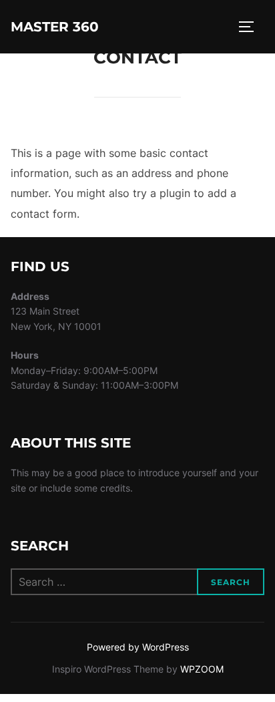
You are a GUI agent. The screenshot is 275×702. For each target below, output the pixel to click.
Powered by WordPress (138, 647)
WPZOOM (202, 669)
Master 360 (55, 27)
